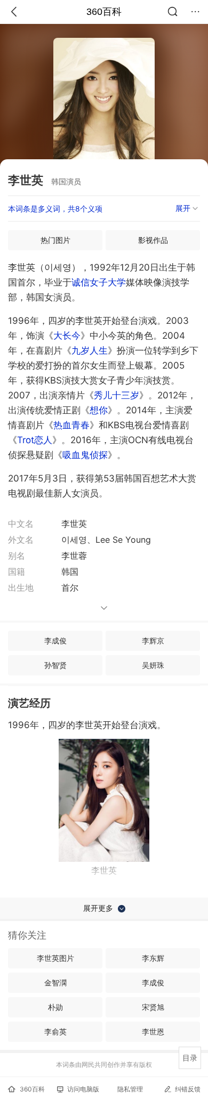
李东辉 (153, 958)
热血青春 (71, 425)
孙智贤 (55, 665)
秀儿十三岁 (116, 395)
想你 (99, 410)
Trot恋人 (34, 440)
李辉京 (153, 640)
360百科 (104, 11)
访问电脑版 (83, 1089)
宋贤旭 (153, 1007)
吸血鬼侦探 (85, 455)
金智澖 (55, 982)
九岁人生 (89, 350)
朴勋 (55, 1007)
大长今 (67, 335)
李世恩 (153, 1031)
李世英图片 (55, 958)
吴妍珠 (153, 665)
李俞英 (55, 1031)
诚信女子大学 (98, 282)
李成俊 (55, 640)
